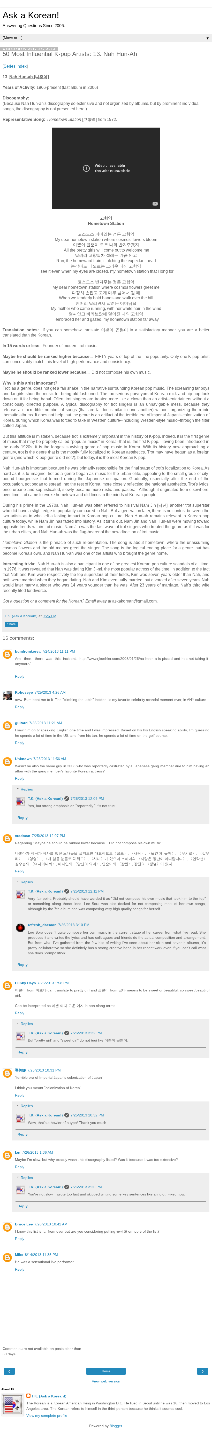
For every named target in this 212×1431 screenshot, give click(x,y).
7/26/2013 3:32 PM (86, 1033)
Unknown (23, 759)
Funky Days (25, 983)
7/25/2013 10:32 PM (87, 1115)
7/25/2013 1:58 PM (53, 983)
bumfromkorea (28, 651)
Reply (19, 676)
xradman (22, 836)
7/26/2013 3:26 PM (86, 1187)
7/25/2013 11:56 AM (49, 759)
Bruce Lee (24, 1224)
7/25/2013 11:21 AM (45, 723)
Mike (19, 1255)
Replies (27, 789)
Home (106, 1371)
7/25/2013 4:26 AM (50, 692)
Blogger (116, 1426)
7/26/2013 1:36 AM (37, 1152)
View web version (106, 1381)
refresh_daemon (42, 925)
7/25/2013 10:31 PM (44, 1070)
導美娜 (20, 1070)
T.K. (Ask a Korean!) (45, 798)
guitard (21, 723)
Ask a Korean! (31, 15)
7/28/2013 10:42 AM (50, 1224)
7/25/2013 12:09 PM (87, 798)
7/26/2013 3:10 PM (73, 925)
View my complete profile (46, 1415)
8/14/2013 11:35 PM (41, 1255)
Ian (17, 1152)
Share (11, 624)
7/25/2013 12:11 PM (87, 891)
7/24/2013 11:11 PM (58, 651)
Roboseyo (24, 692)
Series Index (15, 66)
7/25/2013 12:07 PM (48, 836)
